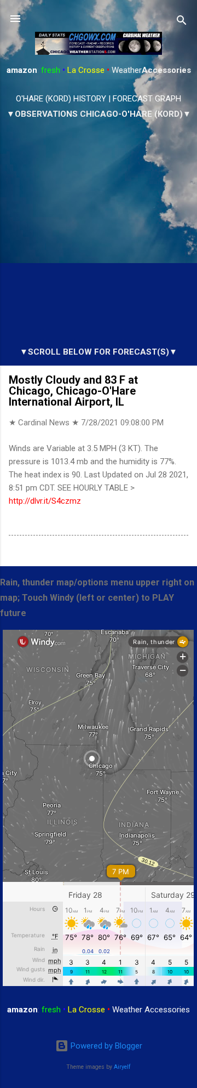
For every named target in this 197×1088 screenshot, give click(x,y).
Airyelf (122, 1066)
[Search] (181, 22)
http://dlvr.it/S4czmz (45, 501)
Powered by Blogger (105, 1046)
